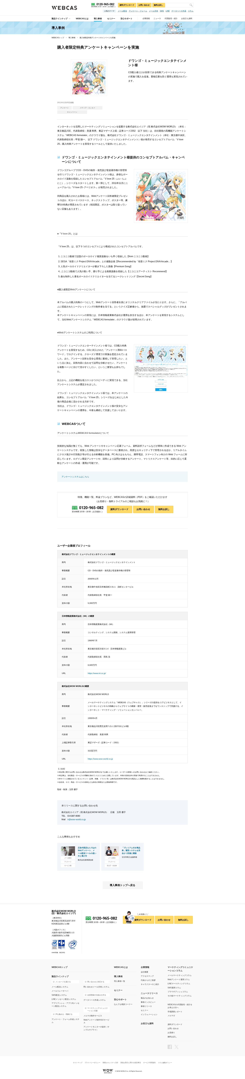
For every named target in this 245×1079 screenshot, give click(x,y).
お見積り (171, 1033)
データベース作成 (178, 11)
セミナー (144, 1010)
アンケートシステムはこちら (75, 476)
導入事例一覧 (119, 981)
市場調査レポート (175, 1012)
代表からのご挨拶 (148, 980)
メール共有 (153, 11)
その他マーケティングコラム (180, 996)
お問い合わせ (144, 5)
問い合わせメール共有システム (96, 987)
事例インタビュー (148, 1002)
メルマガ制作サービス (93, 1016)
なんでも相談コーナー (123, 1004)
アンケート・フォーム (138, 11)
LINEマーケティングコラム (179, 984)
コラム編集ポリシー (165, 1062)
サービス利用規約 (149, 1062)
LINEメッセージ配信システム (64, 999)
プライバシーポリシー (92, 1062)
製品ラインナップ (59, 18)
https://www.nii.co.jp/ (97, 673)
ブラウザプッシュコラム (178, 992)
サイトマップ (77, 1062)
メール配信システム (60, 987)
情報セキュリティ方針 (110, 1062)
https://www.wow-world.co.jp (100, 759)
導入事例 (71, 38)
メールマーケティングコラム (180, 975)
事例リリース (146, 1006)
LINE (168, 11)
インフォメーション (149, 1014)
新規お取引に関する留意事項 (131, 1062)
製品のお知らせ (147, 998)
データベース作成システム (95, 1000)
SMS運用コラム (174, 988)
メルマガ (171, 1016)
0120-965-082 (91, 508)
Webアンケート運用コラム (179, 979)
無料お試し (158, 5)
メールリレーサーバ (60, 991)
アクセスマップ (147, 976)
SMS (162, 11)
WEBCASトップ (58, 38)
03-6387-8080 (73, 816)
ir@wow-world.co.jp (76, 819)
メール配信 (122, 11)
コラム (190, 11)
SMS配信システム (59, 995)
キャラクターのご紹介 (150, 984)
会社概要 (144, 972)
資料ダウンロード (127, 5)
